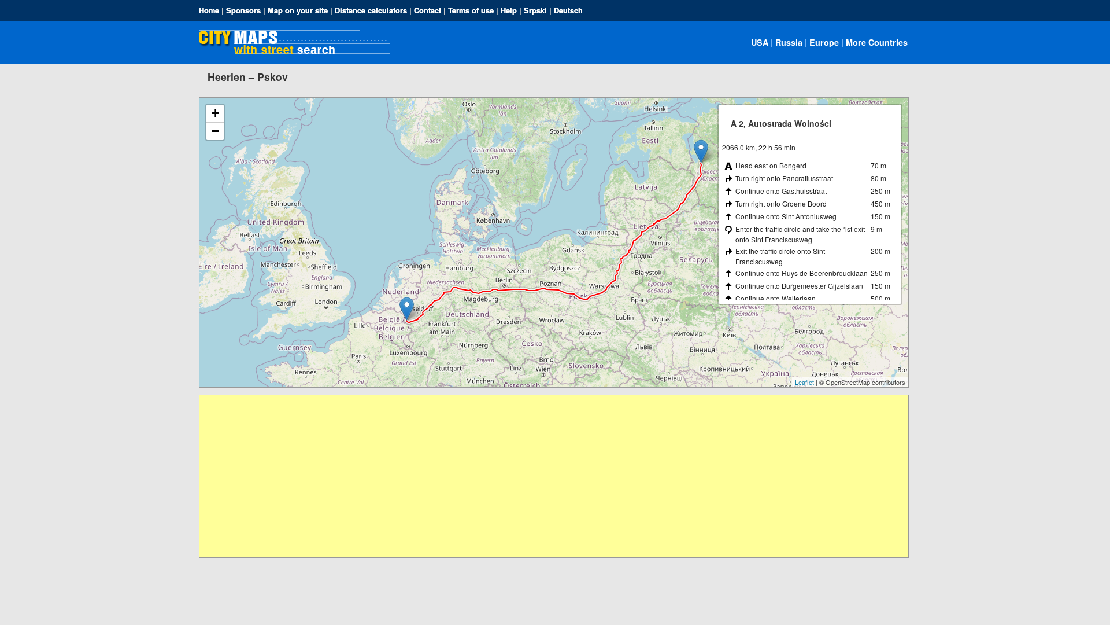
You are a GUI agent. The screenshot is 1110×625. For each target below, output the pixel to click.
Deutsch (568, 10)
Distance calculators (371, 10)
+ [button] (215, 113)
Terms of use (471, 10)
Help (509, 10)
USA (759, 42)
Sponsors (243, 10)
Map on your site (298, 10)
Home (209, 10)
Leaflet (804, 382)
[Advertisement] (546, 476)
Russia (788, 42)
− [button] (215, 131)
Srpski (535, 10)
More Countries (877, 42)
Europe (824, 42)
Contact (427, 10)
